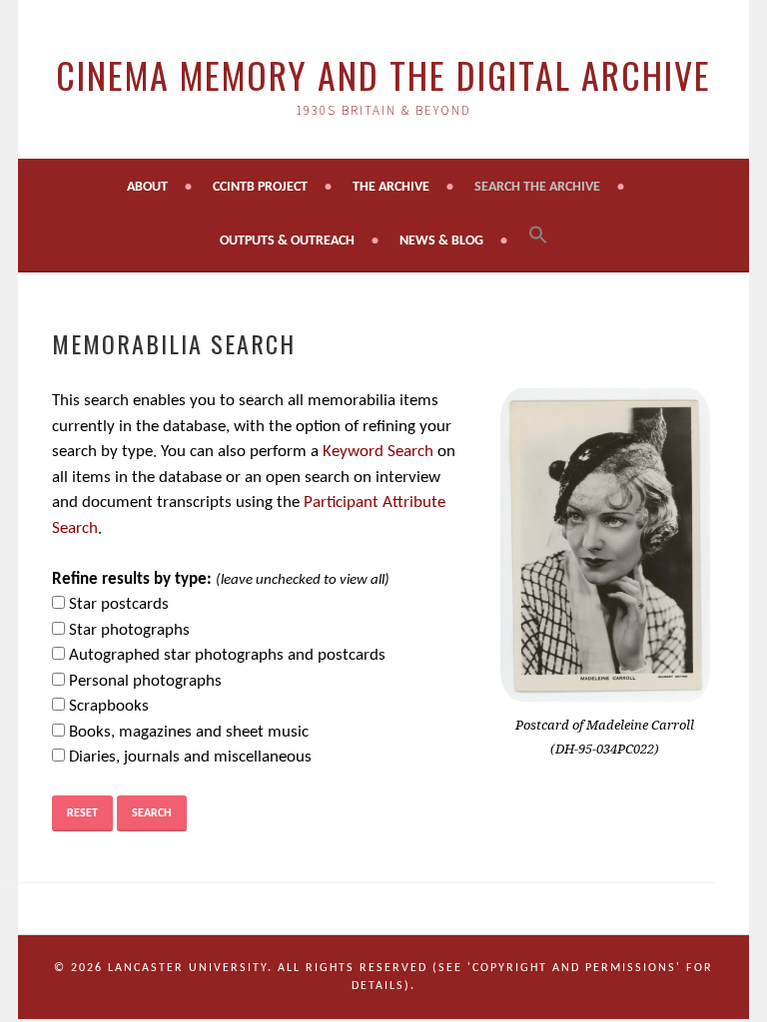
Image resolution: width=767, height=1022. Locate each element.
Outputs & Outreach (287, 241)
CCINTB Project (260, 187)
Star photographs (129, 630)
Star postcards (119, 604)
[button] (538, 237)
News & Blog (441, 241)
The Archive (391, 187)
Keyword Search (378, 451)
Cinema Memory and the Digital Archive (383, 74)
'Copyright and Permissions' (574, 968)
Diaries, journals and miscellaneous (190, 757)
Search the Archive (537, 187)
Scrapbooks (109, 706)
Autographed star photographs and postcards (227, 655)
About (147, 187)
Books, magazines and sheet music (189, 732)
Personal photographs (145, 681)
